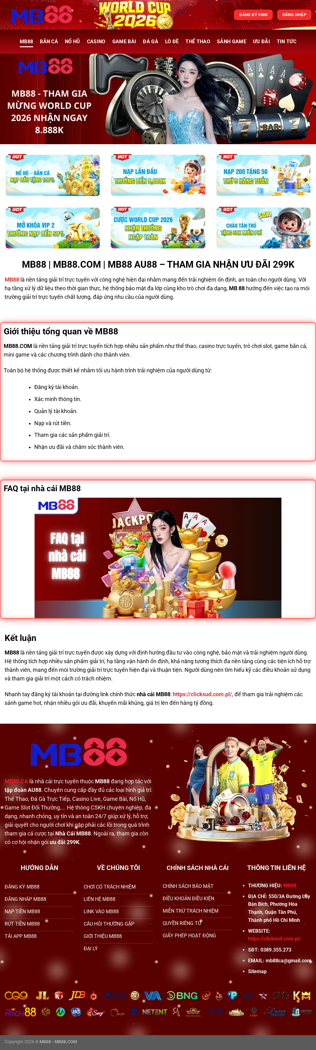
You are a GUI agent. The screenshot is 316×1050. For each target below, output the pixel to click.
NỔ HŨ (72, 41)
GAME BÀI (124, 41)
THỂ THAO (197, 41)
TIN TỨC (286, 41)
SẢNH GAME (231, 41)
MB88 (26, 41)
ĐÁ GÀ (150, 41)
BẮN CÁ (49, 41)
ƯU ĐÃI (261, 41)
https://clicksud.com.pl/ (274, 939)
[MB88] (42, 14)
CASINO (96, 41)
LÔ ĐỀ (172, 41)
